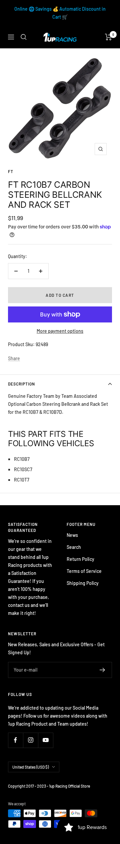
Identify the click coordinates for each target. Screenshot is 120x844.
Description (21, 383)
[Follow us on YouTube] (45, 740)
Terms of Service (84, 571)
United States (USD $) (30, 767)
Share (14, 358)
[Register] (102, 670)
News (72, 535)
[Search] (24, 37)
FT (10, 171)
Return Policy (80, 559)
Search (74, 547)
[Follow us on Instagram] (30, 740)
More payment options (60, 331)
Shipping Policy (83, 583)
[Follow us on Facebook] (15, 740)
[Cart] (108, 37)
